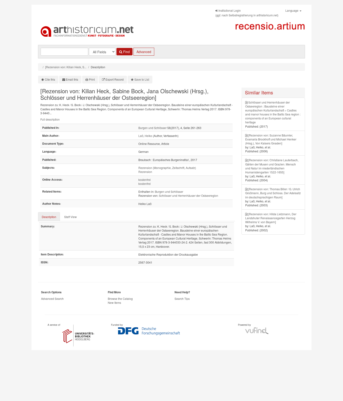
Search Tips (182, 299)
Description (49, 217)
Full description (50, 119)
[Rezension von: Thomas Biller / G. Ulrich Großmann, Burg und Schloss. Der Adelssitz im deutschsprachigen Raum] (273, 193)
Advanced (143, 51)
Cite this (50, 79)
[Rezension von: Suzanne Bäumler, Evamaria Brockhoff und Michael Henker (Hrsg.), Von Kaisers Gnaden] (270, 139)
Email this (72, 79)
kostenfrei (144, 180)
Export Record (114, 79)
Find (126, 51)
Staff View (70, 217)
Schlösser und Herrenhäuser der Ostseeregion (188, 195)
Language (292, 10)
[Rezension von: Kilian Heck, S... (65, 67)
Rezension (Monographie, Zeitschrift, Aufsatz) (167, 168)
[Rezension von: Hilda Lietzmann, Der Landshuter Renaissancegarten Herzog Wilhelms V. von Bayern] (270, 218)
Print (92, 79)
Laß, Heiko (145, 136)
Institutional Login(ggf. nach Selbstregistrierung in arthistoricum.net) (246, 12)
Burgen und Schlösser (152, 128)
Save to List (141, 79)
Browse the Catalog (120, 299)
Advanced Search (52, 299)
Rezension (145, 172)
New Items (114, 302)
